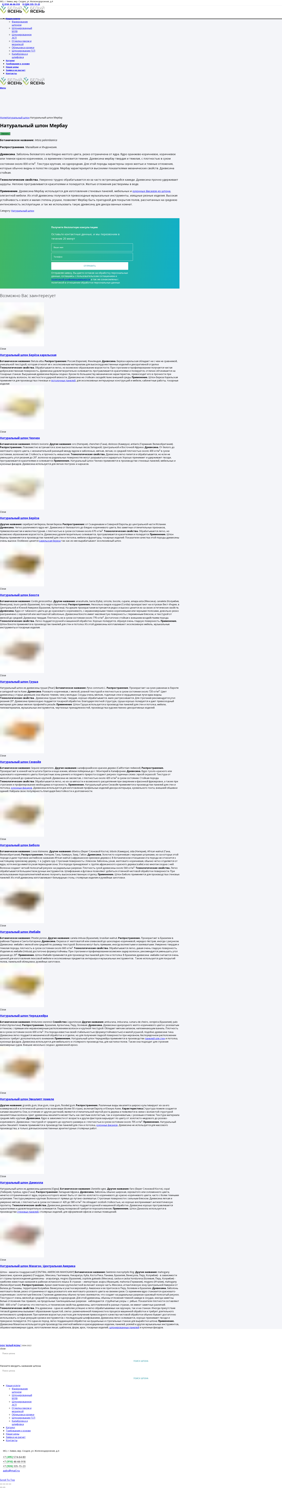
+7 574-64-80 (14, 1457)
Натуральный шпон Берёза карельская (28, 355)
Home (3, 117)
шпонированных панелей (124, 1327)
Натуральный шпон (18, 117)
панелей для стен (155, 1038)
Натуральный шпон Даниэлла (21, 1182)
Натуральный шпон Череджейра (24, 1015)
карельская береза (50, 540)
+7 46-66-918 (14, 1461)
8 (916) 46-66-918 (11, 4)
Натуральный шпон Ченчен (20, 438)
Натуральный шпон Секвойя (20, 762)
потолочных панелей (63, 380)
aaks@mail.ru (11, 1470)
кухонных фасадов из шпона (151, 191)
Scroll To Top (7, 1480)
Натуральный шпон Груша (19, 681)
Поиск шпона (141, 1361)
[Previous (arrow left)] (1, 1487)
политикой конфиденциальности (70, 279)
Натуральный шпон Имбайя (20, 932)
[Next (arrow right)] (4, 1487)
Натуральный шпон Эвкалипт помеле (27, 1099)
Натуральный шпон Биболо (20, 845)
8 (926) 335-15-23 (31, 4)
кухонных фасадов (21, 787)
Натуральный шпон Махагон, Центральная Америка (37, 1266)
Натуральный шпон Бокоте (19, 595)
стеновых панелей (27, 1211)
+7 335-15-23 (14, 1466)
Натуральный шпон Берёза (19, 518)
